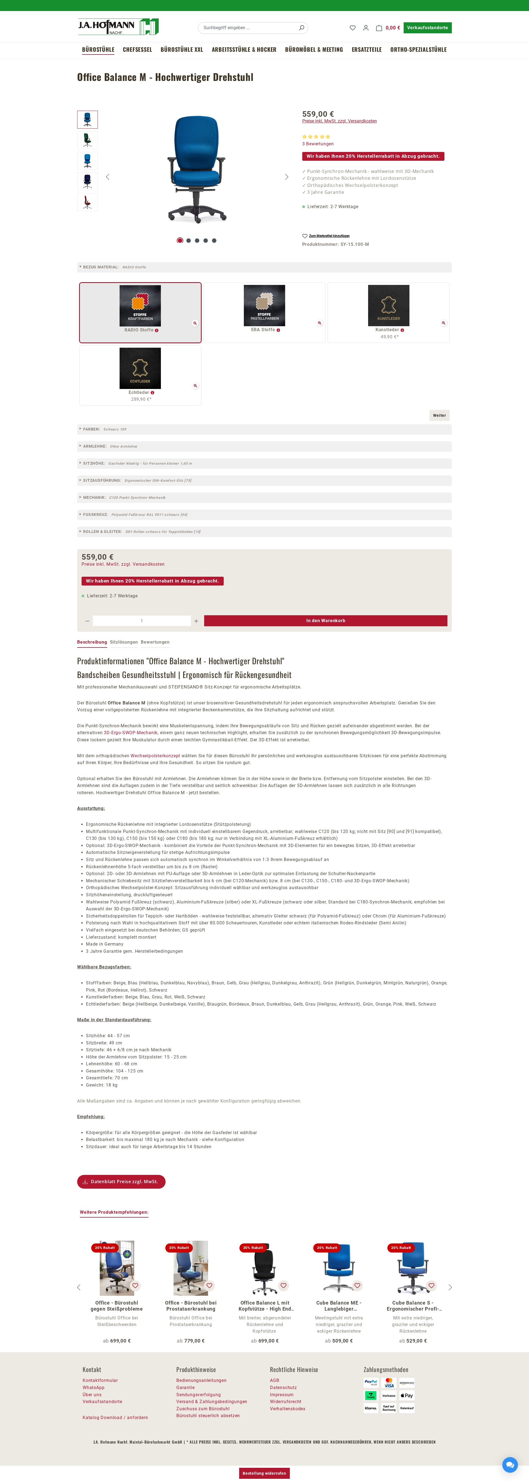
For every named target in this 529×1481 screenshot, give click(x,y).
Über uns (92, 1394)
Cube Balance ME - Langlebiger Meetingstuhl (339, 1306)
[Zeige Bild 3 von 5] (197, 240)
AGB (274, 1380)
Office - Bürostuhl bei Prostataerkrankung (191, 1306)
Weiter (439, 415)
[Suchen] (301, 28)
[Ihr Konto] (366, 27)
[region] (184, 177)
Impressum (282, 1394)
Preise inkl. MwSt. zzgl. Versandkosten (339, 121)
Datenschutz (283, 1387)
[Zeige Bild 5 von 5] (214, 240)
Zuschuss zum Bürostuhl (203, 1408)
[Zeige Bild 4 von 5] (205, 240)
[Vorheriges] (107, 177)
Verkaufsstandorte (427, 27)
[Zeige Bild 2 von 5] (189, 240)
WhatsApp (93, 1387)
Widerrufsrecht (285, 1401)
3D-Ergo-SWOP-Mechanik (131, 732)
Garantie (185, 1387)
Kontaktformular (100, 1380)
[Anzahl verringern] (87, 620)
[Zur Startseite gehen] (118, 26)
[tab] (92, 642)
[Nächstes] (287, 177)
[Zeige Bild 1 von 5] (180, 240)
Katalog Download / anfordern (115, 1417)
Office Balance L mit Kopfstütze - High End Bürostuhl (265, 1306)
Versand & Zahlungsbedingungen (211, 1401)
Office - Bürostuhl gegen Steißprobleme (117, 1306)
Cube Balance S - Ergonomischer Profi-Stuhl (413, 1306)
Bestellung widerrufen (264, 1473)
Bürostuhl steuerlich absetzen (208, 1415)
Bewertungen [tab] (155, 642)
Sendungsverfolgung (198, 1394)
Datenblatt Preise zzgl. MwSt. (124, 1181)
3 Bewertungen (318, 143)
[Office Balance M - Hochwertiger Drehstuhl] (197, 170)
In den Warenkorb (326, 620)
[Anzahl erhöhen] (196, 620)
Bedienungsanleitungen (201, 1380)
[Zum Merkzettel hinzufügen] (135, 1285)
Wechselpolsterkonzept (155, 755)
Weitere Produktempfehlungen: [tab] (114, 1212)
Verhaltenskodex (288, 1408)
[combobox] (246, 28)
